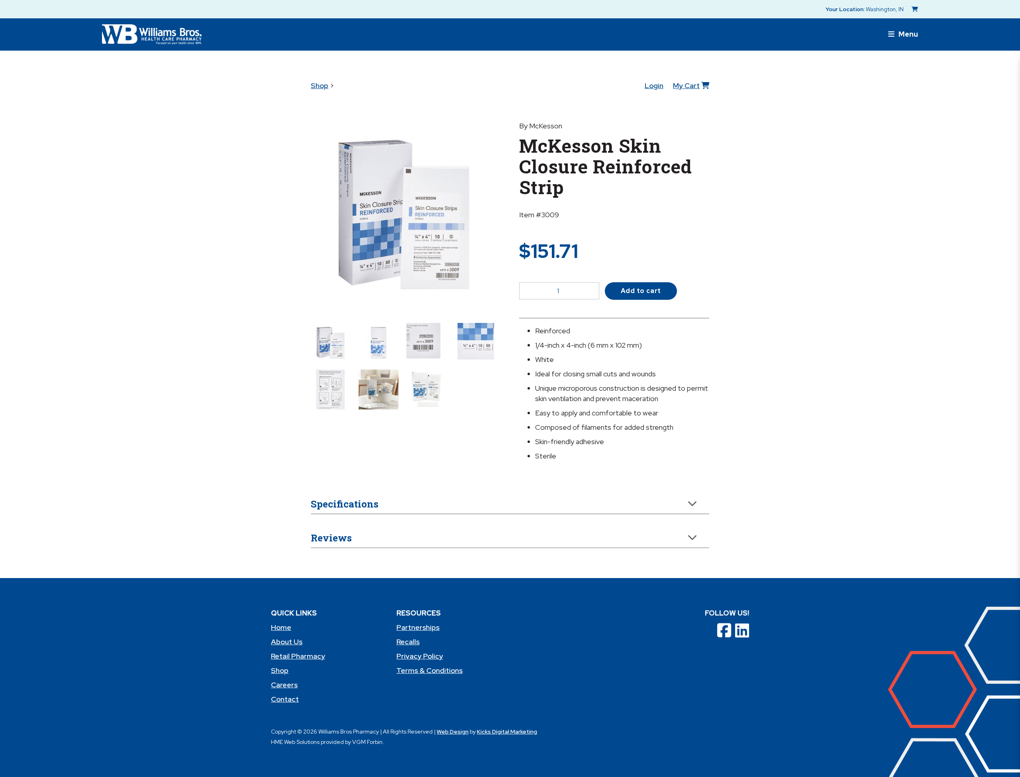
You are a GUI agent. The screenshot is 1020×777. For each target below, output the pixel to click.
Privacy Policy (419, 656)
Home (281, 627)
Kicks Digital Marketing (507, 731)
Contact (285, 699)
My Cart (686, 85)
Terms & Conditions (429, 670)
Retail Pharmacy (298, 656)
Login (654, 85)
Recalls (408, 641)
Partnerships (417, 627)
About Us (286, 641)
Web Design (453, 731)
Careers (284, 684)
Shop (319, 85)
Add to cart (641, 291)
